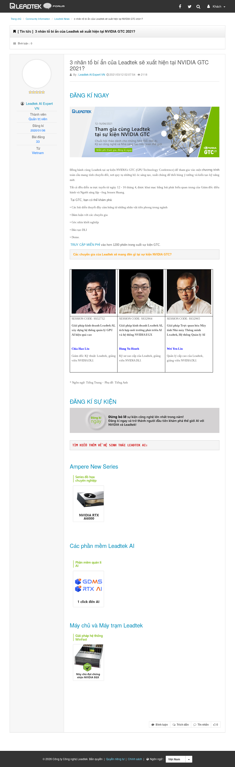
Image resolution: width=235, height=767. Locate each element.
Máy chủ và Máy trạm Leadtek (106, 625)
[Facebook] (181, 6)
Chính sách (135, 759)
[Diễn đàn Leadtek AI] (37, 5)
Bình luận (161, 724)
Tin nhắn (202, 724)
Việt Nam (174, 759)
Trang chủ (16, 18)
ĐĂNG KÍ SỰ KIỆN (93, 401)
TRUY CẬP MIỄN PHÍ (85, 244)
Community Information (38, 18)
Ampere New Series (94, 466)
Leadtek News (62, 18)
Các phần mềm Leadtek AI (102, 545)
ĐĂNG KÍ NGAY (89, 95)
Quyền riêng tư (115, 759)
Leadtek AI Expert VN (91, 74)
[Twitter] (190, 6)
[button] (216, 6)
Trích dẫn (182, 724)
